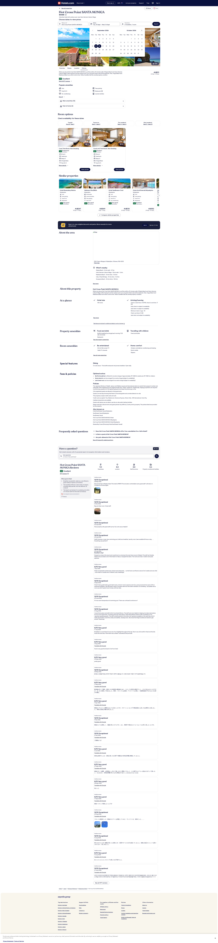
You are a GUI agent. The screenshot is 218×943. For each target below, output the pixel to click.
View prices (85, 169)
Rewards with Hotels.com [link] (148, 913)
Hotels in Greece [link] (62, 929)
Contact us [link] (81, 910)
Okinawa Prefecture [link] (72, 888)
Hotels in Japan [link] (62, 927)
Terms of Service (19, 941)
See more (96, 283)
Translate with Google (100, 646)
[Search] (157, 456)
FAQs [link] (80, 908)
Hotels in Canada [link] (62, 916)
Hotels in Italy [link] (61, 918)
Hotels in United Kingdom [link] (64, 913)
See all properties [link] (66, 8)
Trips (147, 3)
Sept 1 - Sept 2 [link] (96, 124)
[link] (156, 8)
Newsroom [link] (103, 909)
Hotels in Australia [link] (62, 905)
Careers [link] (144, 908)
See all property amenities (101, 339)
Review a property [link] (83, 913)
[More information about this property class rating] (66, 15)
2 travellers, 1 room (130, 24)
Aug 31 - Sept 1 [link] (70, 124)
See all (61, 97)
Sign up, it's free (154, 225)
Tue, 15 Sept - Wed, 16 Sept (101, 24)
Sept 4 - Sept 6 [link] (122, 124)
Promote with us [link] (104, 914)
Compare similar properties (110, 215)
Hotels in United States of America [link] (66, 908)
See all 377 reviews (64, 81)
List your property (131, 3)
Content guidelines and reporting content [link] (129, 914)
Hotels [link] (60, 888)
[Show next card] (159, 195)
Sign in (158, 3)
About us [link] (144, 905)
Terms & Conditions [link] (126, 905)
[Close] (215, 938)
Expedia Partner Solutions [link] (106, 912)
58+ (156, 63)
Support (141, 3)
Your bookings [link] (82, 905)
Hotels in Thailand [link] (62, 921)
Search (156, 24)
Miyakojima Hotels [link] (83, 888)
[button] (96, 39)
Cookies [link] (123, 910)
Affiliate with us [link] (104, 906)
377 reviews (63, 473)
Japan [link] (64, 888)
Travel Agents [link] (103, 917)
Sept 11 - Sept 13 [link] (147, 124)
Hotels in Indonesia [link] (62, 924)
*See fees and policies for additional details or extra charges (108, 323)
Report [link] (65, 496)
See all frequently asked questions (103, 440)
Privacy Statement (8, 941)
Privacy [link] (123, 908)
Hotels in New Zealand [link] (63, 910)
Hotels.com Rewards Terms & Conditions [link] (128, 918)
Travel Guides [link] (145, 910)
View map (97, 263)
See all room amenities (100, 355)
